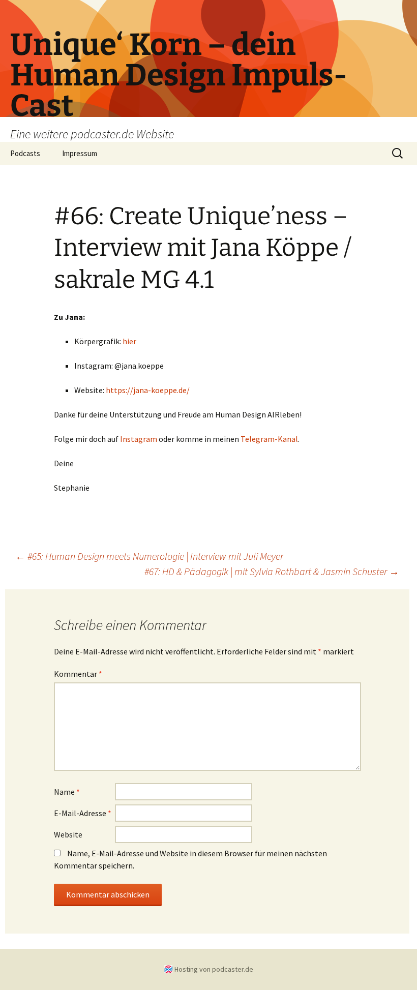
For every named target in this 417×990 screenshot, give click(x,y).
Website (68, 834)
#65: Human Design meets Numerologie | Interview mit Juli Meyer (149, 556)
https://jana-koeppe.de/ (148, 390)
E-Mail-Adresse (82, 813)
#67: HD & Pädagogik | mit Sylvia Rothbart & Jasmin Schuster (271, 571)
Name (67, 792)
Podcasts (25, 153)
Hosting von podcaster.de (213, 969)
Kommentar (78, 674)
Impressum (79, 153)
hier (129, 341)
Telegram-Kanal (269, 439)
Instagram (138, 439)
